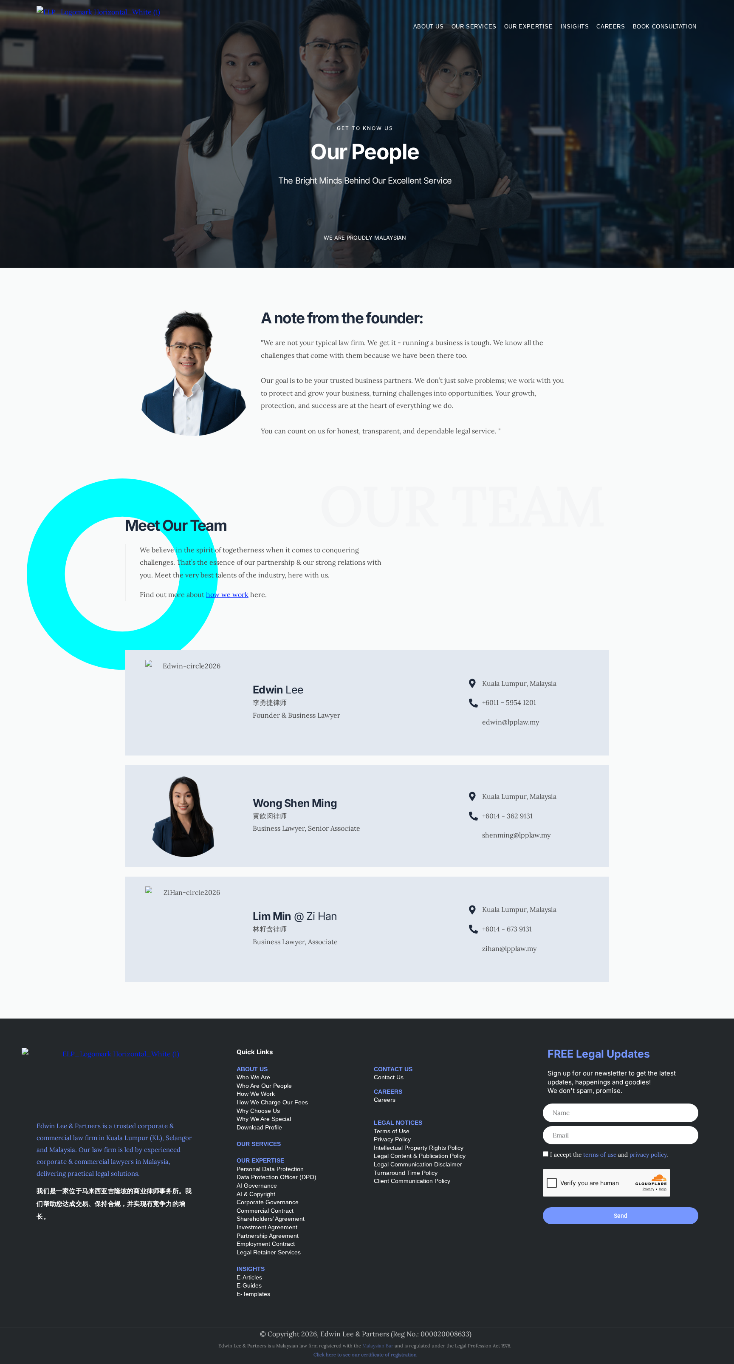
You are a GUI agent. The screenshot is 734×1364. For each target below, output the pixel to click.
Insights (575, 26)
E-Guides (249, 1285)
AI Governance (257, 1185)
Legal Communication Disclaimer (418, 1164)
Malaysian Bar (377, 1346)
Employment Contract (266, 1243)
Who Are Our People (264, 1085)
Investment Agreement (267, 1227)
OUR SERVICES (259, 1143)
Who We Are (253, 1077)
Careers (610, 26)
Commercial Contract (265, 1210)
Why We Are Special (264, 1118)
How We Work (256, 1093)
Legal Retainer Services (269, 1252)
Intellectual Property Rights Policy (418, 1147)
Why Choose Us (258, 1110)
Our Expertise (528, 26)
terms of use (599, 1154)
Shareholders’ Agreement (271, 1218)
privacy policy (648, 1154)
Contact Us (389, 1077)
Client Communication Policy (412, 1180)
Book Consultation (665, 26)
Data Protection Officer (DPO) (276, 1177)
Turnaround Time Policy (406, 1172)
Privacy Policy (392, 1139)
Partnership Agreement (268, 1235)
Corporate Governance (268, 1202)
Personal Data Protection (270, 1169)
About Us (428, 26)
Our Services (474, 26)
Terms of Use (391, 1131)
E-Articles (249, 1277)
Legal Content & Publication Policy (420, 1155)
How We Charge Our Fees (272, 1102)
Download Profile (259, 1127)
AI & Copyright (256, 1194)
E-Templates (253, 1293)
